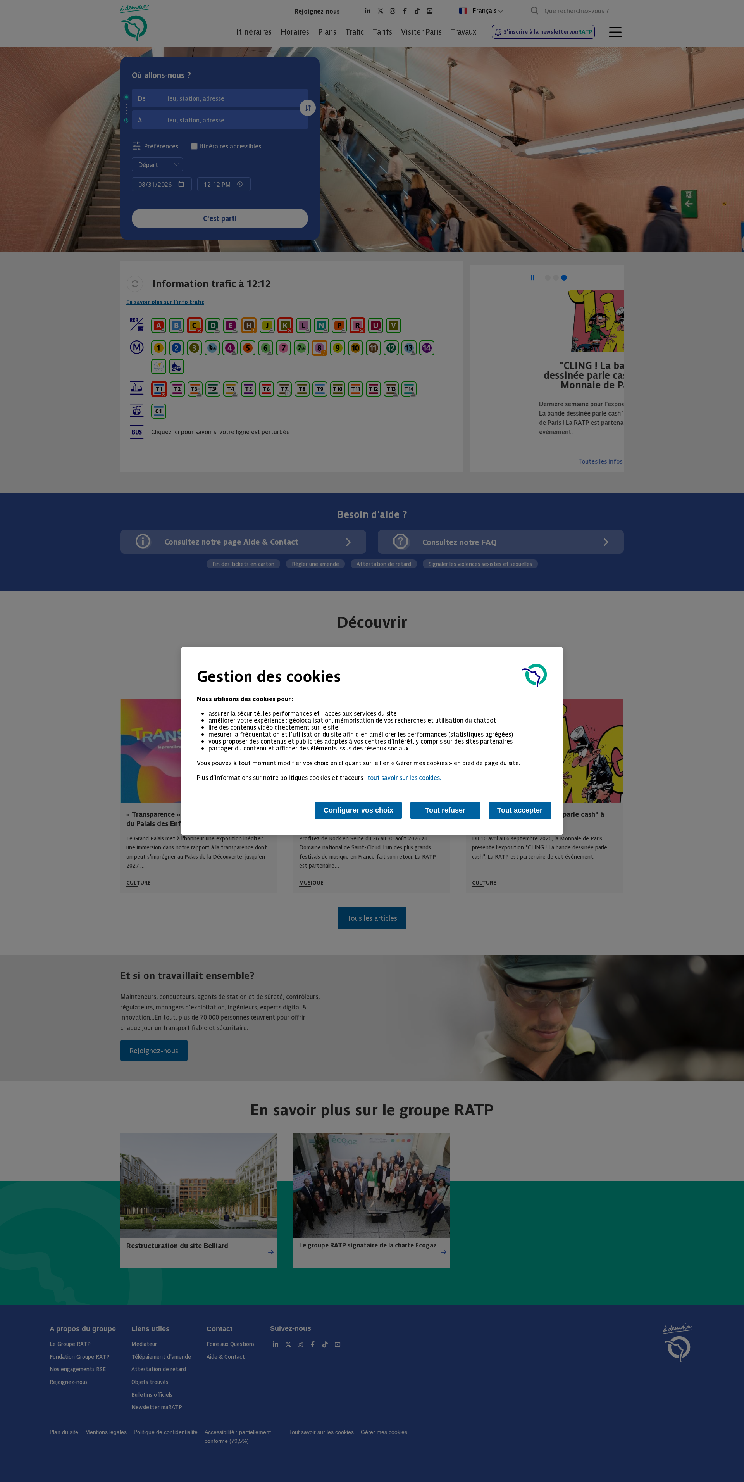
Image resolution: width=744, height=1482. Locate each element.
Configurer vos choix (358, 810)
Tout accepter (519, 810)
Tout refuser (445, 810)
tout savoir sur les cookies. (404, 777)
